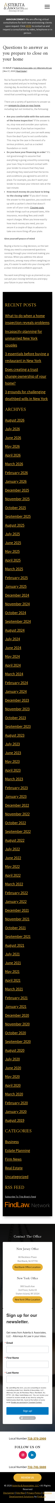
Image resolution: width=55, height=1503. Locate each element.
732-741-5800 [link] (37, 1467)
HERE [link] (28, 26)
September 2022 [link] (18, 831)
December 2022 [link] (17, 805)
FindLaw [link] (41, 1496)
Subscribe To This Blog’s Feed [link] (20, 1196)
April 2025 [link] (13, 560)
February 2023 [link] (16, 787)
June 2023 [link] (13, 752)
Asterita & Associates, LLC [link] (25, 1485)
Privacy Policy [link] (34, 1492)
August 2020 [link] (14, 1050)
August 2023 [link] (14, 735)
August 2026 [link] (14, 420)
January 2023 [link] (16, 796)
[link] (16, 7)
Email (9, 1343)
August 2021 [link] (14, 945)
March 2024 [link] (14, 673)
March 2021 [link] (14, 988)
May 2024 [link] (12, 656)
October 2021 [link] (15, 927)
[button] (47, 7)
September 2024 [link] (18, 621)
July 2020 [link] (12, 1058)
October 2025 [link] (15, 507)
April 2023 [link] (13, 770)
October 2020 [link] (15, 1032)
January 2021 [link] (15, 1006)
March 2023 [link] (14, 778)
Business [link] (12, 1141)
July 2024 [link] (12, 638)
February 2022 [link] (16, 892)
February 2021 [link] (16, 997)
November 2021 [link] (17, 918)
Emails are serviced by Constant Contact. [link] (26, 1402)
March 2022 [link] (14, 883)
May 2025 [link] (12, 551)
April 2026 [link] (13, 455)
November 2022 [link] (17, 813)
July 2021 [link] (12, 953)
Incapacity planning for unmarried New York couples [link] (23, 338)
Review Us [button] (27, 1477)
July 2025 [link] (12, 533)
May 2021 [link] (12, 971)
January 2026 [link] (16, 481)
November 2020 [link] (17, 1023)
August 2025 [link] (14, 525)
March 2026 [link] (14, 463)
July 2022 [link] (12, 848)
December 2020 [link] (17, 1015)
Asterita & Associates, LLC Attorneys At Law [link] (33, 68)
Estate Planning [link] (17, 1150)
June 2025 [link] (13, 542)
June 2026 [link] (13, 437)
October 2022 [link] (15, 822)
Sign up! (27, 1411)
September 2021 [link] (18, 936)
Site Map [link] (20, 1492)
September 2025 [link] (18, 516)
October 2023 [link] (15, 717)
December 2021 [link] (17, 910)
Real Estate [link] (21, 71)
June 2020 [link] (13, 1067)
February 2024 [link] (16, 682)
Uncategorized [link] (16, 1176)
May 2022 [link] (12, 866)
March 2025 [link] (14, 568)
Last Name (12, 1372)
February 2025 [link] (16, 577)
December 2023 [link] (17, 700)
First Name (12, 1358)
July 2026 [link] (12, 428)
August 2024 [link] (15, 630)
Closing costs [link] (37, 207)
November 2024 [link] (17, 603)
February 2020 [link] (16, 1102)
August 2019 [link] (14, 1120)
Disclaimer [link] (8, 1492)
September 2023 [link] (18, 726)
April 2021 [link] (12, 980)
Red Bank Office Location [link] (27, 1267)
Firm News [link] (13, 1159)
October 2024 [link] (15, 612)
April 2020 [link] (13, 1085)
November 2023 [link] (17, 708)
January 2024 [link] (16, 691)
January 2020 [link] (16, 1111)
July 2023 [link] (12, 743)
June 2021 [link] (13, 962)
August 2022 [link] (14, 840)
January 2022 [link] (16, 901)
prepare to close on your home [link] (24, 105)
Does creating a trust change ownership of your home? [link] (25, 376)
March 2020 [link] (14, 1093)
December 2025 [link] (17, 490)
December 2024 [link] (17, 595)
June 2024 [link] (13, 647)
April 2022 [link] (13, 875)
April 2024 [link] (13, 665)
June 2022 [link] (13, 857)
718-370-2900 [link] (37, 1438)
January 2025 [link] (16, 586)
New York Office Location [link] (27, 1299)
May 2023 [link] (12, 761)
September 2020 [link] (18, 1041)
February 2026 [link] (16, 472)
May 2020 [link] (12, 1076)
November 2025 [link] (17, 498)
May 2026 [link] (12, 446)
